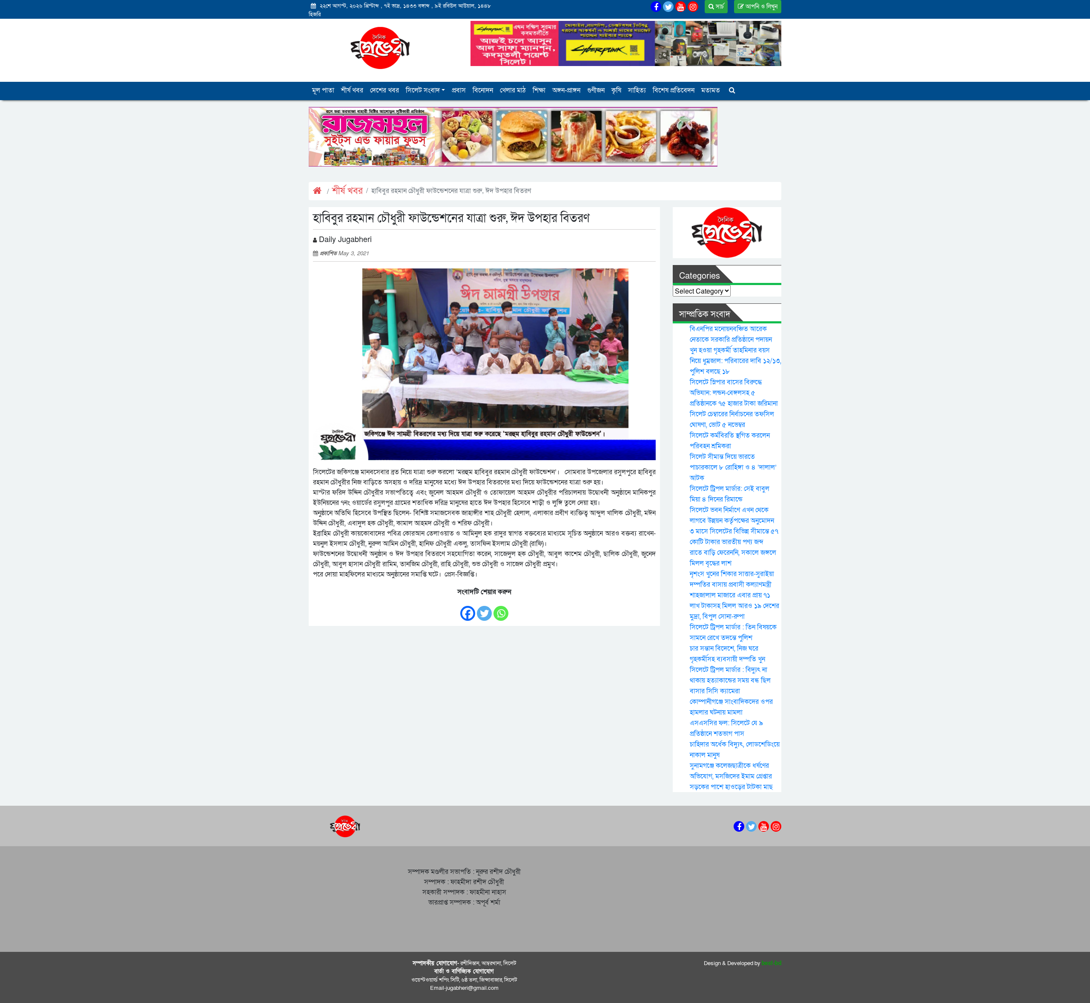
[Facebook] (467, 609)
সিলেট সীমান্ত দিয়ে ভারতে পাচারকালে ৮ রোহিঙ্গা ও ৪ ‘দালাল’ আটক (733, 467)
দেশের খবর (384, 90)
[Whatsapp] (500, 609)
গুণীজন (596, 90)
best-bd (772, 963)
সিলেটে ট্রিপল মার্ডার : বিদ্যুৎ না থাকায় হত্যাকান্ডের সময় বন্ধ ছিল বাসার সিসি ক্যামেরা (730, 680)
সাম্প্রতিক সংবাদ (704, 314)
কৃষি (616, 90)
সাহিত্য (637, 90)
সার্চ (719, 7)
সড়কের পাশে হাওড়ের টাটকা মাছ (731, 787)
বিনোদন (483, 90)
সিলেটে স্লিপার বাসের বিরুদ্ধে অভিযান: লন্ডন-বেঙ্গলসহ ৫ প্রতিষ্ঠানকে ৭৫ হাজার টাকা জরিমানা (734, 393)
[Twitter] (484, 609)
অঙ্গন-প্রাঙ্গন (566, 90)
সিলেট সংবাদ (423, 90)
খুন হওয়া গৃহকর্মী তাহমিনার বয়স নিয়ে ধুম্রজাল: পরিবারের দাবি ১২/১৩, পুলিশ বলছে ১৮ (735, 361)
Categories (699, 276)
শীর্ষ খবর (352, 90)
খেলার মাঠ (513, 90)
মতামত (710, 90)
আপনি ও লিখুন (760, 7)
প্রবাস (459, 90)
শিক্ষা (539, 90)
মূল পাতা (323, 90)
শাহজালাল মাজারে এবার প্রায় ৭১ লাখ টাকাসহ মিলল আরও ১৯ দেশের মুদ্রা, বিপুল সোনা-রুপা (734, 606)
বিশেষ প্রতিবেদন (673, 90)
